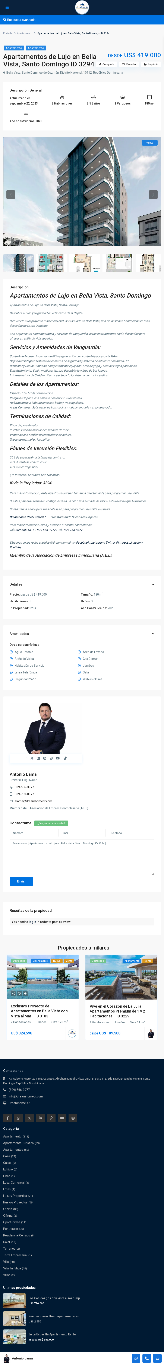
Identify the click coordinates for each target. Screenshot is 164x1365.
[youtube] (62, 1118)
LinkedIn (135, 542)
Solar (6, 1242)
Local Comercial (14, 1182)
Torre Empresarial (15, 1255)
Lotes (7, 1189)
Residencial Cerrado (16, 1235)
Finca (6, 1176)
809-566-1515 (24, 529)
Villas (6, 1275)
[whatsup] (18, 1118)
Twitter (110, 542)
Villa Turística (12, 1268)
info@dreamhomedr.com (26, 1096)
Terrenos (9, 1248)
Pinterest (122, 542)
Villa (6, 1261)
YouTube (15, 547)
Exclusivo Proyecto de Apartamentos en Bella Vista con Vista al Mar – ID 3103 (39, 1011)
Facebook (82, 542)
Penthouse (10, 1228)
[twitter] (29, 1118)
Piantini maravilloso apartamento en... (55, 1316)
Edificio (8, 1169)
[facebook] (7, 1118)
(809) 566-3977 (19, 1089)
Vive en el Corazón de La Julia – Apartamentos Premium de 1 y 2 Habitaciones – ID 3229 (117, 1011)
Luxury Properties (15, 1195)
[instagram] (73, 1118)
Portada (7, 33)
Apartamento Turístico (18, 1143)
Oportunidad (11, 1222)
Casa (6, 1156)
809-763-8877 (73, 529)
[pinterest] (51, 1118)
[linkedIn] (40, 1118)
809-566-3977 (46, 529)
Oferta (7, 1209)
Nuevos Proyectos (15, 1202)
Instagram (97, 542)
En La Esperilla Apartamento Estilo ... (53, 1334)
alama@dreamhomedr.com (33, 801)
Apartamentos (13, 1149)
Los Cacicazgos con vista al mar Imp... (55, 1298)
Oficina (8, 1215)
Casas (7, 1162)
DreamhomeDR (19, 1103)
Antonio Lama (23, 774)
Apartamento (24, 33)
